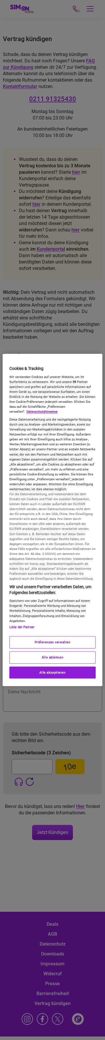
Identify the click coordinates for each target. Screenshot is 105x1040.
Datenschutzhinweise (42, 412)
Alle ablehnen (52, 657)
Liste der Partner (21, 627)
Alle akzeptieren (52, 672)
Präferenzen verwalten (53, 642)
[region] (52, 520)
